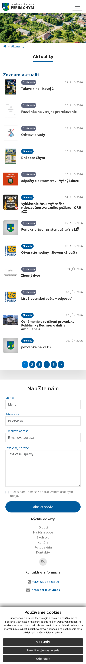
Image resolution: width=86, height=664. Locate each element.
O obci (43, 527)
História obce (43, 532)
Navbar (9, 6)
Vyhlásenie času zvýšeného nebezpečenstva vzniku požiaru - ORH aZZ (51, 208)
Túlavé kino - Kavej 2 (37, 88)
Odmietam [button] (43, 658)
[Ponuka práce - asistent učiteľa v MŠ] (10, 227)
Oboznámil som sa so (41, 494)
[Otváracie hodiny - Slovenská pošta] (10, 250)
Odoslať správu (43, 507)
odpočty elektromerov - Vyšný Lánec (50, 181)
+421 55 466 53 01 (45, 582)
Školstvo (43, 537)
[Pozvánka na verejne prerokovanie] (10, 110)
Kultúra (43, 542)
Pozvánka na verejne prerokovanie (49, 111)
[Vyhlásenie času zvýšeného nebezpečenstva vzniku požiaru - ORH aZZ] (10, 203)
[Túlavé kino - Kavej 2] (10, 86)
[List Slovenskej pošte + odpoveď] (10, 296)
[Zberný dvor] (10, 273)
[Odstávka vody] (10, 133)
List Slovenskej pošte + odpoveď (46, 298)
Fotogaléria (43, 547)
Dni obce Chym (33, 158)
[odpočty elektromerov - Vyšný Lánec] (10, 179)
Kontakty (43, 552)
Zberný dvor (30, 275)
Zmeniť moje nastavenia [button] (43, 650)
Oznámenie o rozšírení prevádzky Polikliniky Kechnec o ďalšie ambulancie (47, 325)
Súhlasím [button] (43, 642)
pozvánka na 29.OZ (36, 347)
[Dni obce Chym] (10, 156)
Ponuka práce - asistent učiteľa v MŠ (50, 229)
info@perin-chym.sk (45, 590)
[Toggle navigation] (77, 7)
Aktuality (17, 46)
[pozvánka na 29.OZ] (10, 345)
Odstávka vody (33, 135)
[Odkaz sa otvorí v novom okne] (43, 562)
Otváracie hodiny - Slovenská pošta (49, 252)
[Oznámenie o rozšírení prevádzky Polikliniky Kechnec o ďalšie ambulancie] (10, 321)
